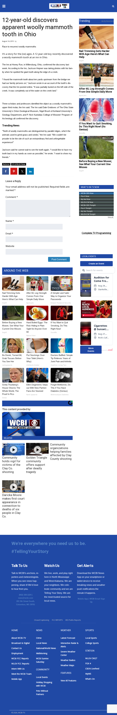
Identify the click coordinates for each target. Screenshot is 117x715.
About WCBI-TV (18, 638)
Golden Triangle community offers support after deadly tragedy (36, 465)
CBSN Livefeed (92, 668)
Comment (12, 197)
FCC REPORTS (57, 620)
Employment (17, 653)
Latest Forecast (68, 638)
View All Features (68, 680)
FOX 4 (88, 663)
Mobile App (83, 599)
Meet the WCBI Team (21, 673)
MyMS (88, 673)
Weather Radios (68, 660)
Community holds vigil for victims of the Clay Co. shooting (11, 465)
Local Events (42, 677)
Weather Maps (67, 665)
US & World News (18, 164)
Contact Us (16, 648)
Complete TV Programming (96, 233)
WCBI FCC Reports (20, 658)
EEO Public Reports (73, 620)
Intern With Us (18, 668)
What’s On (90, 678)
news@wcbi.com (25, 598)
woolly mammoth (13, 57)
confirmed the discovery (54, 64)
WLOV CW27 (91, 658)
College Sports (92, 643)
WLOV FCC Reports (20, 663)
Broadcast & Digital (20, 643)
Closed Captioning (41, 620)
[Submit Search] (113, 6)
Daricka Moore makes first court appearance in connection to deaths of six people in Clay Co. (13, 505)
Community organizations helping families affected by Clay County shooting (60, 451)
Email (9, 233)
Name (10, 221)
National (6, 164)
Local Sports (91, 638)
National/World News (46, 648)
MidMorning (41, 653)
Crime (39, 638)
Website (10, 246)
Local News (41, 643)
